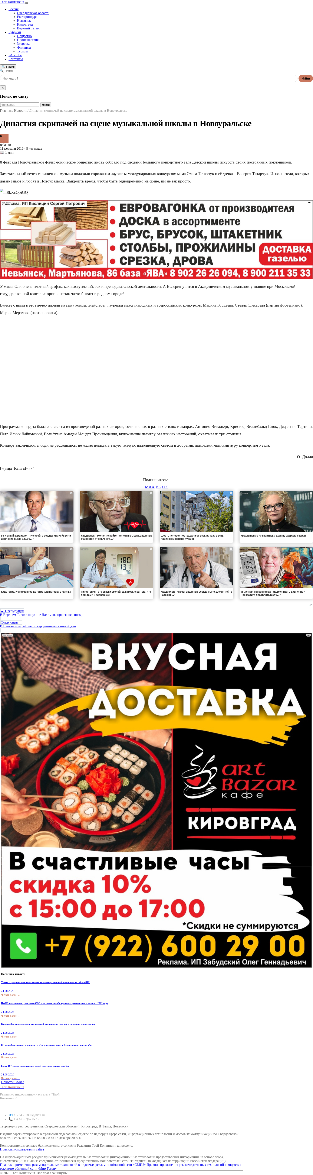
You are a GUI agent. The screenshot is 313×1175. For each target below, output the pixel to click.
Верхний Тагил (28, 28)
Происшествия (28, 40)
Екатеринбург (27, 17)
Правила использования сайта (22, 1149)
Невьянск (24, 20)
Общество (24, 36)
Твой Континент (12, 2)
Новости (20, 110)
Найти (306, 78)
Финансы (24, 47)
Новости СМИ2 (12, 1082)
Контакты (16, 59)
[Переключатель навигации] (26, 3)
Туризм (22, 51)
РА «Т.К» (15, 55)
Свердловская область (33, 13)
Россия (14, 9)
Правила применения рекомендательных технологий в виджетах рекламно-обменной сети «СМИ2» (73, 1164)
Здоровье (23, 43)
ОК (165, 487)
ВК (158, 487)
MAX (150, 487)
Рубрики (15, 32)
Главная (5, 110)
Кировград (25, 24)
